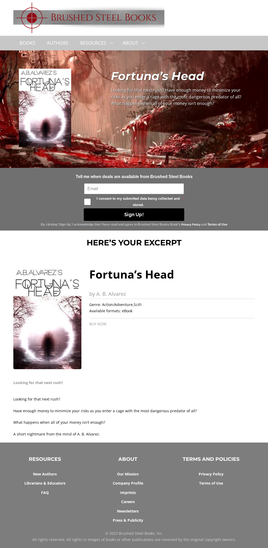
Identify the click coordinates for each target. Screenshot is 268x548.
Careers (128, 501)
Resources (93, 43)
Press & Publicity (128, 520)
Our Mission (128, 474)
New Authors (45, 474)
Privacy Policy (211, 474)
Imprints (128, 492)
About (130, 43)
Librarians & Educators (44, 483)
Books (27, 43)
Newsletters (128, 511)
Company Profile (128, 483)
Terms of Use (211, 483)
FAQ (45, 492)
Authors (57, 43)
